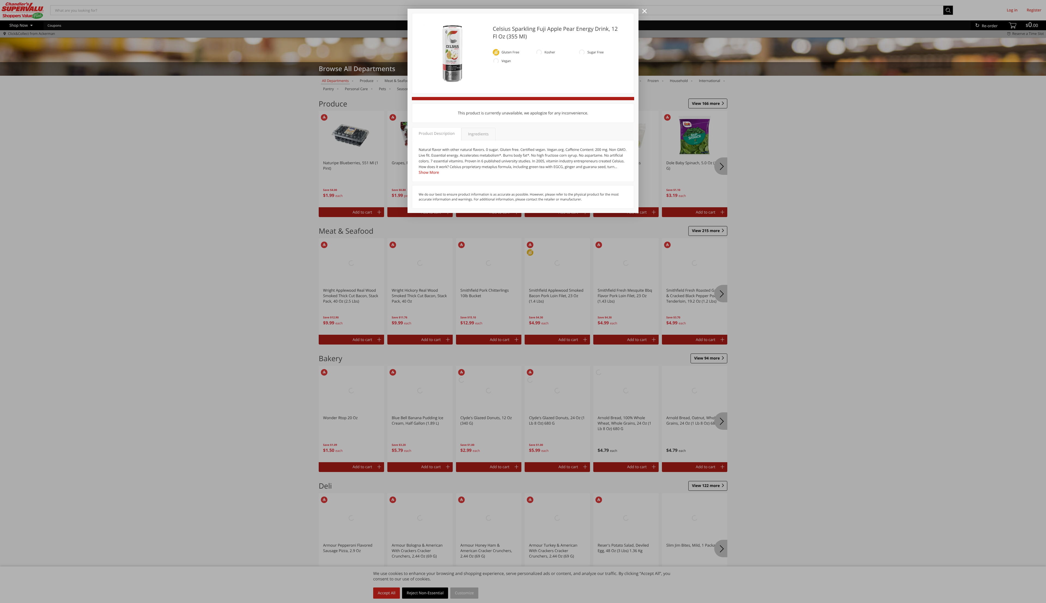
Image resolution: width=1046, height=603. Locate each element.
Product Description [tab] (437, 133)
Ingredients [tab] (478, 134)
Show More (429, 172)
